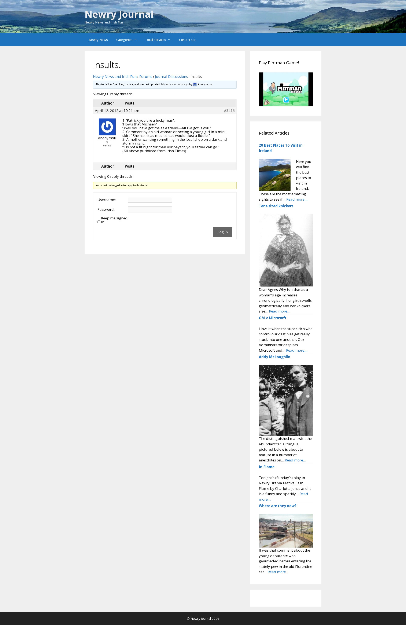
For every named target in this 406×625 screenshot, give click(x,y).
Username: (106, 200)
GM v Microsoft (273, 317)
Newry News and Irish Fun (115, 76)
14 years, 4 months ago (175, 84)
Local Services (155, 39)
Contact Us (187, 39)
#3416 (229, 111)
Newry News (98, 39)
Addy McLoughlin (274, 356)
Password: (106, 209)
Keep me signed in (114, 220)
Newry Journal (119, 14)
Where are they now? (277, 505)
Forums (145, 76)
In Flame (266, 466)
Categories (124, 39)
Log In (223, 232)
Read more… (296, 199)
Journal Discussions (171, 76)
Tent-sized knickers (276, 206)
